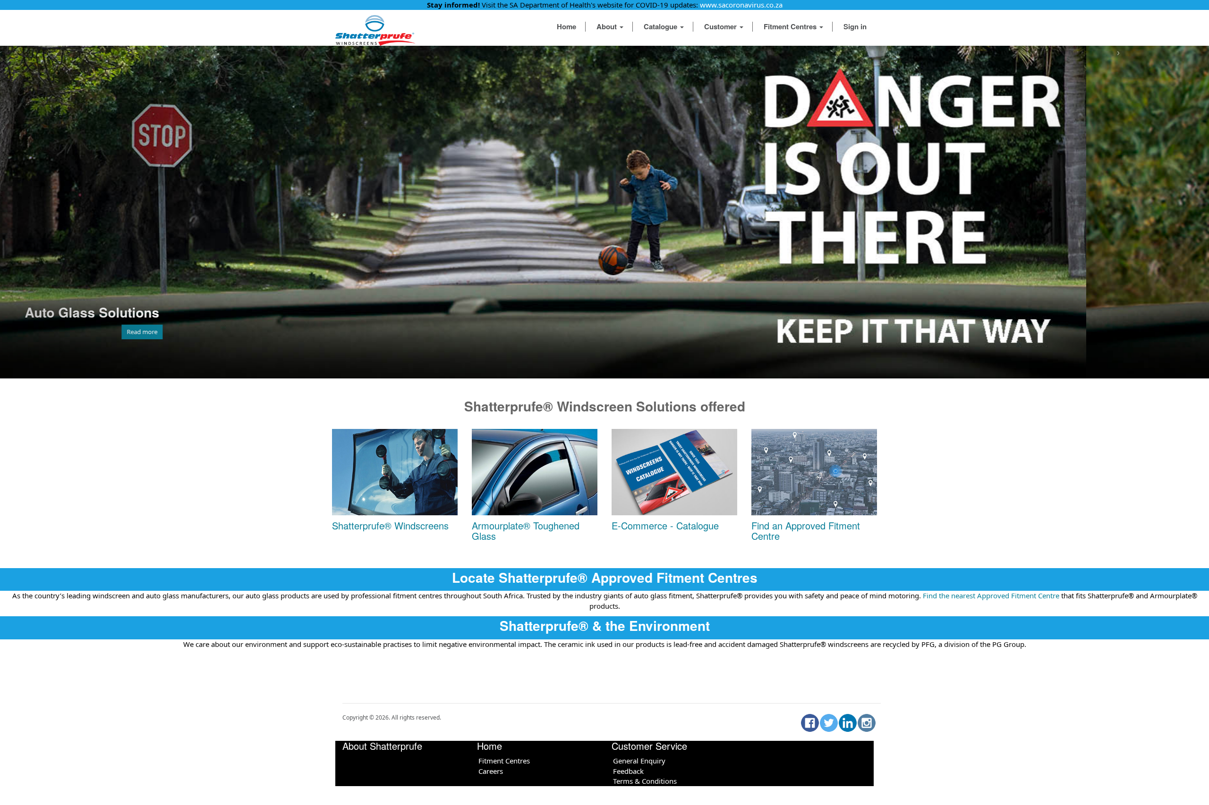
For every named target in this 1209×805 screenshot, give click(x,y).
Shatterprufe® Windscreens (390, 525)
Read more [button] (264, 331)
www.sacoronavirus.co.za (741, 4)
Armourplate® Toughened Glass (525, 531)
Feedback (628, 771)
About (607, 26)
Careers (490, 771)
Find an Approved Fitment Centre (805, 531)
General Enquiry (639, 760)
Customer (721, 26)
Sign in (855, 26)
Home (566, 26)
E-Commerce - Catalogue (665, 525)
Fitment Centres (791, 26)
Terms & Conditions (645, 781)
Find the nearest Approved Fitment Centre (990, 595)
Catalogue (661, 26)
